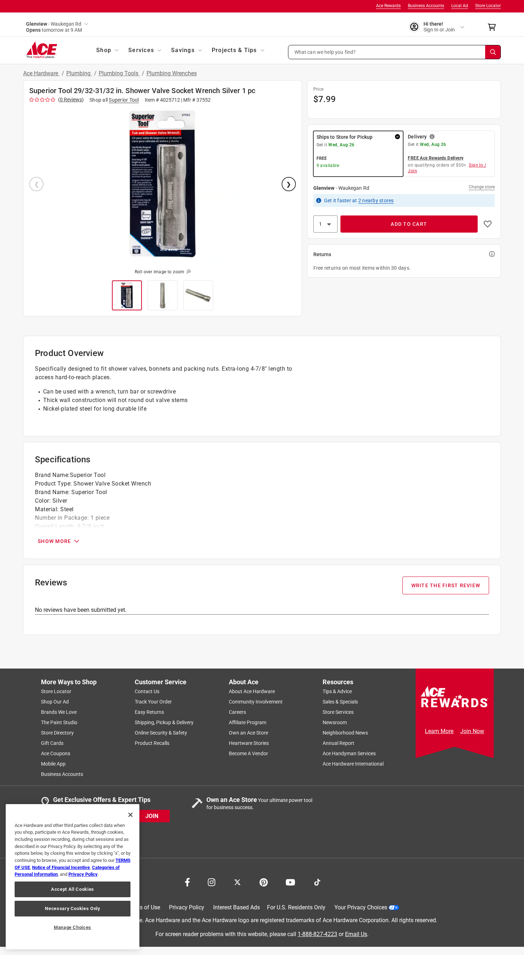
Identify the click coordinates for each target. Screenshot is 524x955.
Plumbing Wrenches (172, 73)
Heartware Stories (249, 743)
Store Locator (488, 5)
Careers (237, 712)
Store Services (338, 712)
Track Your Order (153, 702)
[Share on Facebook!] (187, 881)
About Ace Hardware (252, 691)
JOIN (151, 816)
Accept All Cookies (72, 889)
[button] (394, 52)
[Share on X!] (237, 881)
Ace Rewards (388, 5)
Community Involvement (256, 702)
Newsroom (335, 722)
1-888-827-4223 (317, 934)
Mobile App (53, 764)
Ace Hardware (41, 73)
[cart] (494, 27)
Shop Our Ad (55, 702)
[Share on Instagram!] (211, 881)
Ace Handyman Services (349, 753)
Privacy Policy (186, 907)
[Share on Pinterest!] (264, 881)
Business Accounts (426, 5)
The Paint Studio (59, 722)
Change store (482, 186)
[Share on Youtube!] (290, 881)
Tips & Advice (337, 691)
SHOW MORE (54, 541)
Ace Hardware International (353, 764)
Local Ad (459, 5)
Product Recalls (152, 743)
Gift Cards (52, 743)
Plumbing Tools (119, 73)
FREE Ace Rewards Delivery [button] (435, 158)
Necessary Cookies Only (72, 908)
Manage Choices (72, 927)
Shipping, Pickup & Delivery (164, 722)
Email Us (356, 934)
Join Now (472, 731)
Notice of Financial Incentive (61, 867)
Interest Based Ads (236, 907)
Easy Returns (149, 712)
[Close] (130, 815)
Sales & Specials (340, 702)
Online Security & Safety (161, 733)
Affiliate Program (247, 722)
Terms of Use (143, 907)
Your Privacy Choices (360, 907)
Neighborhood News (345, 733)
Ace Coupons (55, 753)
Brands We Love (59, 712)
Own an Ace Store (248, 733)
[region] (72, 876)
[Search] (493, 52)
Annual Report (338, 743)
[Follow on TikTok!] (317, 881)
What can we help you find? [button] (325, 52)
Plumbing (79, 73)
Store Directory (57, 733)
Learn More (439, 731)
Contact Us (147, 691)
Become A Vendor (248, 753)
